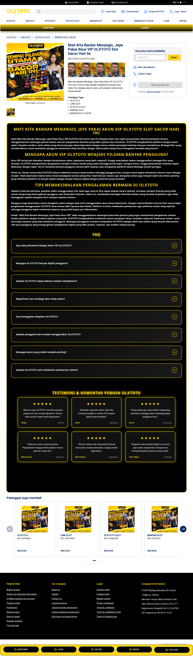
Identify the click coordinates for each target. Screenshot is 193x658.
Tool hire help (13, 625)
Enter (174, 57)
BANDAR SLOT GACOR (143, 21)
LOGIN (166, 21)
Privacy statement (105, 603)
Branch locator (13, 589)
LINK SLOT (30, 21)
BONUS (136, 650)
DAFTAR (182, 21)
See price (22, 550)
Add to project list (160, 85)
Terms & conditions (105, 607)
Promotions (12, 607)
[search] (65, 11)
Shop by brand (13, 616)
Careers (55, 594)
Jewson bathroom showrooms (65, 612)
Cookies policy (103, 594)
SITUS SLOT (50, 21)
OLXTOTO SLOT (73, 21)
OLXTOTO (11, 21)
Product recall (13, 603)
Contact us (57, 598)
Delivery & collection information (22, 594)
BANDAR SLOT (96, 21)
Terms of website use (106, 616)
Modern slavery (103, 598)
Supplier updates (14, 621)
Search (38, 11)
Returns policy (13, 612)
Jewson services (59, 603)
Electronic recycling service (64, 616)
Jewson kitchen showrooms (64, 607)
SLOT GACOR (118, 21)
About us (56, 589)
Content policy (103, 589)
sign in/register (154, 91)
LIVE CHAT (173, 649)
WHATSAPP (23, 650)
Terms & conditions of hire (108, 612)
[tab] (94, 560)
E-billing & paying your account (21, 598)
